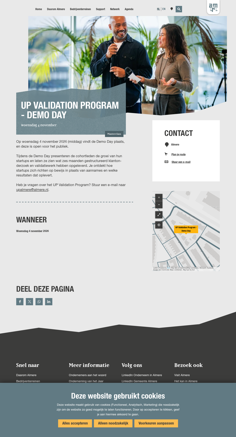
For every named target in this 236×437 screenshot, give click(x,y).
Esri (168, 268)
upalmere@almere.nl (32, 190)
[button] (186, 231)
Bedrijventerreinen (28, 381)
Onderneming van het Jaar (86, 381)
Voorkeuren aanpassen (156, 423)
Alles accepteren (75, 423)
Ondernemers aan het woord (87, 375)
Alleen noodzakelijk (113, 423)
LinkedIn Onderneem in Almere (142, 375)
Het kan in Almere (185, 381)
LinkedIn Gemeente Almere (139, 381)
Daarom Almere (26, 375)
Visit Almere (182, 375)
